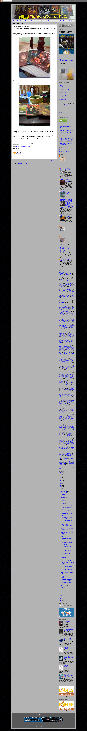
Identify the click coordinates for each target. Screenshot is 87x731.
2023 (61, 477)
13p (69, 275)
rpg (65, 409)
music (70, 382)
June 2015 (63, 500)
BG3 (73, 291)
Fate (73, 335)
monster (60, 378)
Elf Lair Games (71, 331)
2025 (61, 474)
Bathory (69, 290)
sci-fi (70, 412)
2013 (61, 590)
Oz (61, 399)
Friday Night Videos (65, 340)
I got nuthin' (71, 354)
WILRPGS (65, 458)
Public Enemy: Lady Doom (64, 125)
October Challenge (63, 391)
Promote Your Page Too (62, 114)
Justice (60, 362)
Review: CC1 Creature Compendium (65, 557)
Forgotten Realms (62, 339)
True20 (72, 442)
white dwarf (69, 455)
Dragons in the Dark (68, 216)
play (73, 400)
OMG (69, 393)
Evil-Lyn (64, 334)
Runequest (69, 410)
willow (60, 458)
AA (73, 280)
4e (69, 278)
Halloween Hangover (70, 347)
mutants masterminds (63, 383)
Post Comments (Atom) (22, 163)
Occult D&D (70, 390)
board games (66, 296)
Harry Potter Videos (64, 509)
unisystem (63, 444)
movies (60, 382)
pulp (71, 402)
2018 (61, 485)
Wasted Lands (67, 453)
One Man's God (62, 91)
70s (66, 279)
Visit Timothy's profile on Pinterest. (65, 108)
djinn (60, 321)
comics (72, 309)
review (66, 408)
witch (72, 458)
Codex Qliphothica (67, 308)
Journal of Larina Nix (64, 361)
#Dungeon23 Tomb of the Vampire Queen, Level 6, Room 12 (68, 657)
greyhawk (66, 346)
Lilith (73, 367)
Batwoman (60, 291)
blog (73, 294)
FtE (63, 341)
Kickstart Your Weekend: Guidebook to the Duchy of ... (67, 525)
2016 (61, 488)
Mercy (68, 375)
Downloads (33, 20)
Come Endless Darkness (63, 309)
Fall (67, 334)
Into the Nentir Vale (64, 358)
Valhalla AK (67, 447)
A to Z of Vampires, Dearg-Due (66, 575)
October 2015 (63, 494)
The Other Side (61, 112)
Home (34, 161)
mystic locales (62, 384)
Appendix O (15, 20)
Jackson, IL (61, 86)
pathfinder (66, 399)
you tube (63, 467)
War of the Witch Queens (63, 98)
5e (21, 146)
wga (64, 455)
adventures (67, 284)
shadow (72, 415)
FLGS (68, 337)
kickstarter (69, 362)
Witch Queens (63, 20)
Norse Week (67, 389)
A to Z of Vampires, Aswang (66, 582)
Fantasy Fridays (67, 335)
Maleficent (60, 373)
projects (60, 402)
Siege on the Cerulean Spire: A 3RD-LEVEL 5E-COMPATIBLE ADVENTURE (66, 136)
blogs (68, 295)
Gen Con (62, 343)
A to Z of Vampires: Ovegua (66, 546)
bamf (65, 289)
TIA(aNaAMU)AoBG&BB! (62, 439)
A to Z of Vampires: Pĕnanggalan (67, 542)
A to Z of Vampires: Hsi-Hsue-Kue (67, 566)
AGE (73, 284)
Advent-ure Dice (69, 283)
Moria (67, 381)
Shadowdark (70, 416)
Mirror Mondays (64, 377)
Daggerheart (66, 315)
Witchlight (60, 462)
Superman (66, 427)
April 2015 (63, 503)
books (72, 296)
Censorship (60, 301)
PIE (66, 400)
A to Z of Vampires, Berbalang (66, 580)
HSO (60, 353)
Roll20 (62, 409)
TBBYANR (63, 433)
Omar (65, 393)
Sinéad (72, 418)
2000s (71, 277)
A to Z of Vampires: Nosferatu (66, 550)
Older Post (53, 161)
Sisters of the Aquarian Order (65, 419)
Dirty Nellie (72, 320)
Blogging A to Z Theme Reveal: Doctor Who (68, 639)
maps (64, 373)
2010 (61, 595)
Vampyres (61, 449)
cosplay (72, 313)
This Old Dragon (62, 96)
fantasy (60, 335)
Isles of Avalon (62, 359)
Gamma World (66, 342)
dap (71, 315)
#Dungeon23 (68, 273)
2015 (61, 489)
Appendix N (61, 286)
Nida (73, 387)
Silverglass (67, 418)
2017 (61, 486)
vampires (72, 448)
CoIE (72, 308)
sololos (58, 726)
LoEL (66, 368)
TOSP (66, 440)
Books (21, 20)
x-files (72, 464)
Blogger (65, 726)
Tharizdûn (70, 434)
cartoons (66, 300)
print (71, 401)
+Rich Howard (46, 83)
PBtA (72, 399)
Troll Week (68, 442)
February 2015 (64, 585)
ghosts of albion (70, 343)
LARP (65, 366)
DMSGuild (65, 321)
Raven (60, 404)
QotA (65, 403)
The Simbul (66, 436)
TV (64, 443)
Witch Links (70, 20)
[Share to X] (16, 144)
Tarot (69, 432)
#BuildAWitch (61, 273)
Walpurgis (65, 452)
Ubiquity (67, 443)
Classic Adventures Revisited (63, 307)
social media (65, 420)
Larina (60, 366)
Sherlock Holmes (61, 418)
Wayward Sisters (61, 454)
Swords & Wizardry (68, 429)
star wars (62, 425)
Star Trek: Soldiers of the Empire (68, 181)
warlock (60, 453)
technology (70, 433)
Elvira (71, 332)
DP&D (60, 324)
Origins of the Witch (65, 396)
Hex (73, 349)
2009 (61, 597)
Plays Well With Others (63, 92)
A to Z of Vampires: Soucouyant (67, 535)
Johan (73, 360)
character (61, 302)
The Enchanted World (63, 95)
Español (60, 334)
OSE (70, 396)
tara (65, 432)
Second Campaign (62, 415)
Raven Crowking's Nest (64, 226)
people (60, 400)
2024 (61, 475)
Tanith (62, 432)
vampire (72, 447)
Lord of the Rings (71, 368)
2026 (61, 472)
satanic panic (71, 411)
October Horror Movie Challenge (65, 89)
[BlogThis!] (15, 144)
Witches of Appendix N (63, 99)
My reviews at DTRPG (63, 149)
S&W (63, 411)
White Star (66, 456)
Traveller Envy (69, 441)
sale (67, 411)
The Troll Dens (63, 191)
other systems (71, 397)
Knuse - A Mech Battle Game (64, 142)
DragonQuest (70, 326)
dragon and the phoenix (63, 325)
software (69, 420)
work (73, 462)
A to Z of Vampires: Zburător (66, 507)
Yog (59, 467)
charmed (65, 303)
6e (64, 279)
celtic (71, 300)
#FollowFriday (61, 274)
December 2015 (64, 491)
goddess (66, 345)
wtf (66, 464)
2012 (61, 592)
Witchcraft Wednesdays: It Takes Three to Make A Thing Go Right (68, 675)
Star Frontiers (66, 424)
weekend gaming (68, 454)
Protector (64, 402)
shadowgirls (60, 417)
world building (63, 463)
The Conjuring (61, 435)
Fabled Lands (62, 215)
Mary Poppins (61, 374)
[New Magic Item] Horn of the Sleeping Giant (65, 251)
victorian (72, 449)
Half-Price (64, 347)
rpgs (64, 410)
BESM (70, 291)
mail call (70, 372)
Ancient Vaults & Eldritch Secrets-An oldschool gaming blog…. (66, 248)
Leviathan (62, 367)
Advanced (61, 283)
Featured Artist (69, 336)
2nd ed (60, 278)
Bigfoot (62, 292)
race (71, 403)
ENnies (68, 333)
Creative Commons (63, 314)
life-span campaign (68, 367)
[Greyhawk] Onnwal (68, 169)
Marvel (72, 373)
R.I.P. (69, 403)
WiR (69, 458)
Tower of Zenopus (63, 236)
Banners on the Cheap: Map (64, 151)
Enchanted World (61, 333)
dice (67, 320)
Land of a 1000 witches (67, 365)
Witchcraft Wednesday (64, 461)
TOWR (70, 440)
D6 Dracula (63, 536)
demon (72, 318)
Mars (68, 373)
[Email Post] (31, 142)
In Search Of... (61, 85)
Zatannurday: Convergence (66, 559)
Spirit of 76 (60, 424)
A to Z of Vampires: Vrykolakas (66, 520)
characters (70, 302)
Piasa (63, 400)
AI (60, 285)
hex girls (61, 350)
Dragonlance (63, 326)
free (59, 340)
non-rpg (72, 388)
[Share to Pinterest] (18, 144)
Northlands (72, 389)
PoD (67, 401)
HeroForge (68, 349)
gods (71, 345)
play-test (62, 401)
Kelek (64, 362)
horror (68, 352)
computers (69, 312)
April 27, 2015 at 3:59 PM (21, 153)
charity (60, 303)
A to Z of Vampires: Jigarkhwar (66, 560)
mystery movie (71, 383)
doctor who (61, 322)
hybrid (66, 354)
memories (64, 375)
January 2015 (63, 587)
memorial (60, 375)
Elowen (62, 332)
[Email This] (14, 144)
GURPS (60, 347)
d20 (73, 314)
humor (65, 353)
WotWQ (61, 464)
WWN (69, 464)
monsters (69, 378)
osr (59, 397)
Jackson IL (70, 359)
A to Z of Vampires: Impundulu (66, 564)
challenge (68, 301)
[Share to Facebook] (17, 144)
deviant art (63, 320)
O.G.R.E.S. (64, 390)
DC (68, 318)
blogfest (62, 295)
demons (62, 319)
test (66, 434)
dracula (64, 324)
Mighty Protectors (65, 376)
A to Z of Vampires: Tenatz (66, 531)
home (64, 352)
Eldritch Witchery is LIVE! (69, 621)
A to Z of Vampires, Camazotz (66, 579)
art (65, 286)
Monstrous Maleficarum (63, 380)
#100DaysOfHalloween (63, 272)
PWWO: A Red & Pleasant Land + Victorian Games (67, 529)
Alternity (63, 285)
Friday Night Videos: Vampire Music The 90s (66, 544)
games (29, 146)
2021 (61, 480)
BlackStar (67, 294)
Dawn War (64, 318)
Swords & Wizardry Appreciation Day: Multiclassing (67, 548)
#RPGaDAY (68, 274)
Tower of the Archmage (64, 259)
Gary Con (72, 342)
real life (66, 405)
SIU (72, 419)
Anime (71, 285)
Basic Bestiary (62, 290)
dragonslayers (24, 146)
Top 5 (63, 440)
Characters (27, 20)
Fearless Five (62, 336)
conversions (61, 313)
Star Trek (72, 424)
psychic (68, 402)
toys (73, 440)
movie (71, 381)
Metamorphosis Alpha (29, 130)
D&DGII (68, 314)
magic (68, 370)
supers (61, 428)
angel (67, 285)
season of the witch (68, 414)
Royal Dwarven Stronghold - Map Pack (66, 140)
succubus (60, 426)
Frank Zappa (71, 339)
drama (72, 327)
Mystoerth (56, 20)
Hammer (62, 348)
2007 (61, 600)
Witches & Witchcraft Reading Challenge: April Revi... (66, 505)
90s (59, 280)
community (65, 311)
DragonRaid (60, 327)
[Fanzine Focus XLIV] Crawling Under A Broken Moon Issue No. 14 (68, 158)
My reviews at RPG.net (63, 150)
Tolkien (60, 440)
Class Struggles (64, 306)
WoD (64, 462)
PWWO (60, 403)
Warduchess (70, 452)
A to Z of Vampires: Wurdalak (66, 517)
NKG (68, 388)
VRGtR (60, 452)
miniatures (72, 376)
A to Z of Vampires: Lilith (65, 553)
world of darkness (71, 463)
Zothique (60, 468)
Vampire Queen (64, 448)
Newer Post (16, 161)
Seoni (69, 415)
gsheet (71, 346)
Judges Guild (71, 361)
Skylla (60, 420)
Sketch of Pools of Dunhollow (68, 193)
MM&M (71, 377)
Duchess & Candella (69, 328)
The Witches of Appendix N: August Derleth (68, 630)
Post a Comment (18, 156)
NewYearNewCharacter (64, 387)
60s (61, 279)
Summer (64, 426)
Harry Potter (67, 348)
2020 (61, 482)
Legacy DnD (71, 366)
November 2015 (64, 492)
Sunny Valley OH (70, 426)
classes (70, 306)
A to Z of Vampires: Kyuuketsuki (67, 555)
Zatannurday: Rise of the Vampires (67, 518)
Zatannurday (68, 467)
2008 (61, 598)
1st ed (17, 146)
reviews (72, 408)
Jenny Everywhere (67, 360)
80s (70, 279)
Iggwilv (64, 355)
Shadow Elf (62, 416)
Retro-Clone (61, 408)
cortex (67, 313)
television (61, 434)
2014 (61, 589)
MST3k (66, 382)
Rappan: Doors (63, 260)
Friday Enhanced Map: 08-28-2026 (65, 132)
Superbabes (61, 427)
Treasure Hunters (62, 442)
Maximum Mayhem (68, 374)
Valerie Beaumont (61, 447)
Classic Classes (71, 307)
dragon (70, 324)
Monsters (44, 20)
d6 (61, 315)
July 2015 (63, 499)
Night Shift (62, 388)
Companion (61, 312)
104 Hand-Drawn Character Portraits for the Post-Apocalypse (66, 144)
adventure (60, 284)
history (71, 350)
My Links (50, 20)
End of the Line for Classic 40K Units (68, 238)
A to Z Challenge (66, 280)
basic (68, 289)
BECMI (65, 291)
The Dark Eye (68, 435)
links (61, 368)
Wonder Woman (68, 462)
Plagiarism (69, 400)
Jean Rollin (60, 360)
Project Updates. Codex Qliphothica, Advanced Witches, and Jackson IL (66, 60)
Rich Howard (18, 150)
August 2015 (63, 497)
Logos (39, 20)
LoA (63, 368)
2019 (61, 483)
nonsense (62, 389)
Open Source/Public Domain (65, 394)
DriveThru (61, 328)
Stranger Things (69, 425)
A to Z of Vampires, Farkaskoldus (67, 569)
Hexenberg (67, 350)
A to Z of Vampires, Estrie (65, 571)
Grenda (60, 346)
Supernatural (72, 427)
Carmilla (61, 300)
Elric (67, 332)
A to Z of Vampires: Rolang (66, 538)
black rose (72, 292)
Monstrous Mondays (62, 88)
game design (69, 341)
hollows (60, 352)
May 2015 (63, 502)
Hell (63, 349)
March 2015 (63, 584)
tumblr (61, 443)
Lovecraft (62, 369)
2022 (61, 479)
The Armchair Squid (64, 179)
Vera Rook (67, 449)
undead (72, 443)
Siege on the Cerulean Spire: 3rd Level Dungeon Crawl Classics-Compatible (66, 139)
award (61, 289)
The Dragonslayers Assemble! (66, 515)
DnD (70, 321)
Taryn (73, 432)
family (71, 334)
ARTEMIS (71, 286)
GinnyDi (62, 345)
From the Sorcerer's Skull (65, 168)
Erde (71, 333)
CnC (61, 308)
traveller (61, 441)
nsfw (60, 390)
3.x (19, 146)
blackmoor (62, 294)
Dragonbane (72, 325)
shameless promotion (68, 417)
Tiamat (70, 439)
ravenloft (65, 404)
